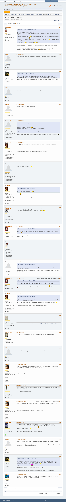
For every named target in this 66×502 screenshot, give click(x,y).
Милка (8, 71)
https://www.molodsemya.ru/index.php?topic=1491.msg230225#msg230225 (43, 323)
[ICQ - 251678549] (5, 39)
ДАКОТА (8, 142)
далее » (59, 20)
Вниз (6, 23)
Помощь (46, 500)
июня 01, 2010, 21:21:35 (20, 261)
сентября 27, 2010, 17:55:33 (21, 474)
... (18, 23)
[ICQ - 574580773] (5, 434)
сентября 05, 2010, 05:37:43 (21, 385)
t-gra (7, 385)
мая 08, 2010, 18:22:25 (20, 104)
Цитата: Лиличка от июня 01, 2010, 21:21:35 (27, 296)
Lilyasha (8, 27)
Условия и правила (52, 500)
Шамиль (48, 14)
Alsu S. (8, 104)
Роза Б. (8, 315)
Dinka (7, 348)
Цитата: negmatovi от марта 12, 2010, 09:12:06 (27, 123)
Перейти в (41, 493)
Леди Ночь (9, 332)
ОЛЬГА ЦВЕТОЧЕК (8, 207)
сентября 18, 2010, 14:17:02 (21, 422)
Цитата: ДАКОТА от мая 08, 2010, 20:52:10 (26, 264)
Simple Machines (12, 500)
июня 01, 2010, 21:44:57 (20, 278)
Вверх (6, 488)
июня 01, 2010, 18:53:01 (20, 241)
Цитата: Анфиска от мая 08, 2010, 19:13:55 (26, 228)
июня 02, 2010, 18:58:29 (20, 293)
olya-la (8, 364)
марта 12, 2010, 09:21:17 (20, 27)
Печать (60, 23)
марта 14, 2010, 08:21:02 (20, 54)
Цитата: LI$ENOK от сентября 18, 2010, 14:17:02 (27, 458)
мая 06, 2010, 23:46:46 (20, 87)
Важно (58, 500)
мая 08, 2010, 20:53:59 (20, 163)
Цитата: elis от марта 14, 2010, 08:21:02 (26, 73)
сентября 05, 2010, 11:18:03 (21, 401)
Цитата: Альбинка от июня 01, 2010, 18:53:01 (27, 280)
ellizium (8, 439)
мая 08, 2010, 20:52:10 (20, 142)
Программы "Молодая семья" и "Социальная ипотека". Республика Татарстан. (20, 5)
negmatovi (9, 226)
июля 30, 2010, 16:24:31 (20, 314)
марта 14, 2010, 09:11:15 (20, 70)
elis (7, 54)
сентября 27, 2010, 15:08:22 (21, 439)
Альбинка (9, 242)
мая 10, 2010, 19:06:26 (20, 206)
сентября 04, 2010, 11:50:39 (21, 364)
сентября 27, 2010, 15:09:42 (21, 455)
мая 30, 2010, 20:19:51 (20, 226)
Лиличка (8, 261)
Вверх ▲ (61, 500)
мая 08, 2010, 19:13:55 (20, 120)
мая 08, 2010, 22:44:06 (20, 185)
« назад (55, 20)
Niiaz (7, 88)
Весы (7, 474)
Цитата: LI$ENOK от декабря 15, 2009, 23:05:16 (27, 29)
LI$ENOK (8, 422)
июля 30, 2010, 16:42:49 (20, 332)
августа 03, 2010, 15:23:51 (20, 347)
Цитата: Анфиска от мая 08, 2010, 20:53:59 (26, 188)
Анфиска (8, 120)
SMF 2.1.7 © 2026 (6, 500)
